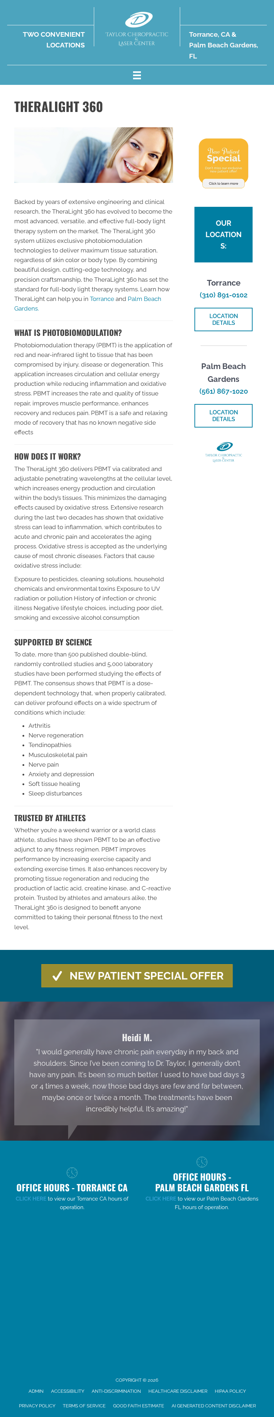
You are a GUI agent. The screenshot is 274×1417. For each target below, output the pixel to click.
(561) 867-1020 (223, 391)
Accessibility (67, 1391)
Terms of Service (84, 1405)
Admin (36, 1391)
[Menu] (137, 75)
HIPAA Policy (230, 1391)
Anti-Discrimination (116, 1391)
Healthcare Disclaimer (177, 1391)
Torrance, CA (209, 34)
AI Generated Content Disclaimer (214, 1405)
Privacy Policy (37, 1405)
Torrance (102, 298)
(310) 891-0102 (224, 295)
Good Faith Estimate (138, 1405)
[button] (137, 975)
